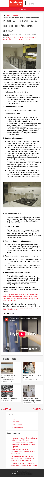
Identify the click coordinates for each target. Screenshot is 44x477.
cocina (7, 37)
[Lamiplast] (22, 6)
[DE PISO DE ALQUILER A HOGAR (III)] (29, 373)
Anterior (7, 409)
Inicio (14, 419)
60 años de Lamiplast (9, 399)
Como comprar (17, 428)
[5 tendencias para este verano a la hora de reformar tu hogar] (7, 373)
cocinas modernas (22, 37)
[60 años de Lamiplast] (7, 397)
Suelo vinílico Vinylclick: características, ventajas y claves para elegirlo (23, 451)
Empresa (15, 422)
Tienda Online (17, 425)
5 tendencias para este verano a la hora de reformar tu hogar (9, 377)
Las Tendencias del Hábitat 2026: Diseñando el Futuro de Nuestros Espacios (23, 445)
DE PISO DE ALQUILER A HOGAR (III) (32, 376)
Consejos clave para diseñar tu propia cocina (32, 400)
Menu (23, 9)
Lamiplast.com (24, 472)
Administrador (16, 34)
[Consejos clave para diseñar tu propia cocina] (29, 397)
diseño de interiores (15, 39)
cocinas (15, 16)
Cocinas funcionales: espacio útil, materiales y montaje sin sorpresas (24, 464)
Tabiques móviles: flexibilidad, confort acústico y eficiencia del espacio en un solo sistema (22, 458)
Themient (29, 474)
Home (8, 16)
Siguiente (37, 409)
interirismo (26, 39)
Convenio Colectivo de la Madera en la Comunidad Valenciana (24, 439)
